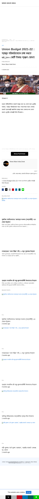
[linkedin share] (16, 189)
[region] (19, 21)
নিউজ (10, 39)
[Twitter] (7, 101)
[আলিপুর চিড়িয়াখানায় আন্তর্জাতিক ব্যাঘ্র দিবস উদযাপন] (19, 400)
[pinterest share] (13, 189)
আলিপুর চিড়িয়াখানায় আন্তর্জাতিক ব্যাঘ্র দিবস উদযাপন (18, 416)
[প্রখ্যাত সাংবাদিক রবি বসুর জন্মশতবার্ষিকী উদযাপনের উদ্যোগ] (19, 268)
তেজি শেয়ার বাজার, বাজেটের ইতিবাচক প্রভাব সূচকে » (25, 173)
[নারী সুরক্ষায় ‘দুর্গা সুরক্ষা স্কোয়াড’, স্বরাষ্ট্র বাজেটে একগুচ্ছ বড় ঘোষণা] (19, 431)
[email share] (10, 189)
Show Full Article (19, 154)
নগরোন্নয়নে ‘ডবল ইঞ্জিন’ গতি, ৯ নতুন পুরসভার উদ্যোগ (18, 251)
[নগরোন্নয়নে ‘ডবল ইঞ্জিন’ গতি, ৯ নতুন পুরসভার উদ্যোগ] (19, 239)
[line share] (23, 189)
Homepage (5, 39)
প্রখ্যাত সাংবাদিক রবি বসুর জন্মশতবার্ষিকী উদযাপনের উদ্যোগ (19, 280)
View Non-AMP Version (25, 462)
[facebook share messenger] (3, 189)
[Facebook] (3, 101)
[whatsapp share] (19, 189)
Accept (28, 492)
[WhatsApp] (5, 101)
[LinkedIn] (9, 101)
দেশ (14, 39)
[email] (14, 497)
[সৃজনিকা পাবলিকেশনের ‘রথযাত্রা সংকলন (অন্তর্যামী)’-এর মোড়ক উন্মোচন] (19, 207)
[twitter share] (6, 189)
